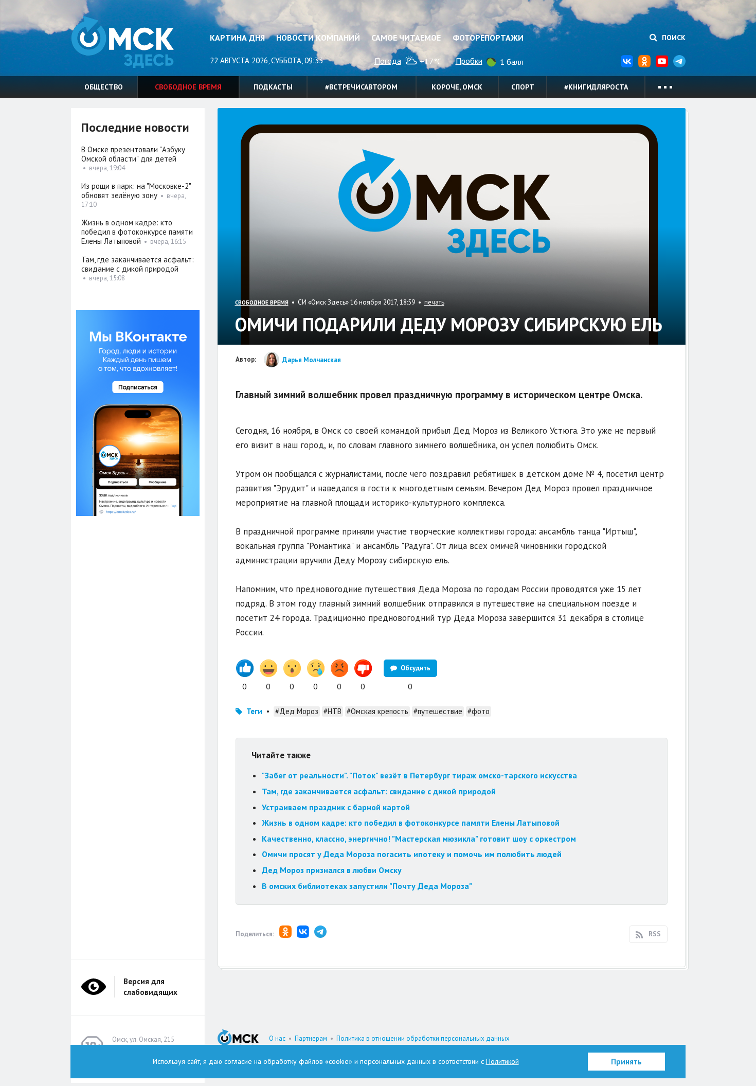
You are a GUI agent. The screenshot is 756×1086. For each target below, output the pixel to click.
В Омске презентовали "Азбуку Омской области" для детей (133, 154)
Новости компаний (318, 37)
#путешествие (437, 711)
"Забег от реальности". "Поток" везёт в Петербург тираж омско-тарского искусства (419, 775)
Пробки (469, 61)
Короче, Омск (456, 87)
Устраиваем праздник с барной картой (336, 807)
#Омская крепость (377, 711)
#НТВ (332, 711)
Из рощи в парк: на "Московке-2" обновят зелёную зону (136, 190)
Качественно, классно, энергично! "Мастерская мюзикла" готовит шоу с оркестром (419, 838)
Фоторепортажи (488, 37)
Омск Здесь (122, 41)
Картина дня (237, 37)
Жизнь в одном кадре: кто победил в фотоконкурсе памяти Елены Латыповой (411, 822)
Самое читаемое (406, 37)
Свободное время (188, 87)
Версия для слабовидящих (150, 986)
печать (434, 302)
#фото (478, 711)
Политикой (502, 1061)
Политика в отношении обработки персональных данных (423, 1038)
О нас (277, 1038)
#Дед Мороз (296, 711)
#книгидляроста (596, 87)
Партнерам (311, 1038)
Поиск (673, 37)
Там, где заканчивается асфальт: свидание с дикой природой (379, 791)
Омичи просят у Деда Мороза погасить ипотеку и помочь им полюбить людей (412, 854)
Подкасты (273, 87)
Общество (103, 87)
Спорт (522, 87)
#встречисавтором (361, 87)
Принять (626, 1061)
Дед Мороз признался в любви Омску (332, 870)
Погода (387, 61)
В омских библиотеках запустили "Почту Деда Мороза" (367, 886)
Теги (254, 711)
